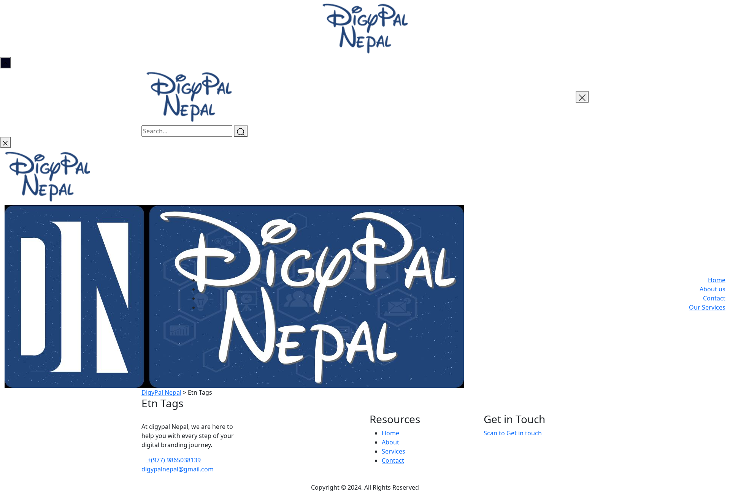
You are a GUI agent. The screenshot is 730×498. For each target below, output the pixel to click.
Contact (714, 298)
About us (712, 289)
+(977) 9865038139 (173, 460)
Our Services (707, 307)
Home (716, 280)
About (390, 442)
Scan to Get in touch (513, 433)
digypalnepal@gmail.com (177, 469)
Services (393, 451)
